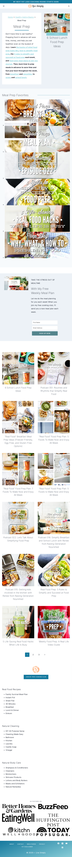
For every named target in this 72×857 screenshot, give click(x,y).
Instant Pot (10, 697)
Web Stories (31, 844)
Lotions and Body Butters (16, 780)
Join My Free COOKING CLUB (36, 677)
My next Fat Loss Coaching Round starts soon (36, 2)
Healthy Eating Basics (24, 17)
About (11, 844)
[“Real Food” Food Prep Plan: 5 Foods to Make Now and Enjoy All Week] (37, 139)
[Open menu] (3, 6)
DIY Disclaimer (27, 846)
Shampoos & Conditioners (17, 768)
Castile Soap (11, 747)
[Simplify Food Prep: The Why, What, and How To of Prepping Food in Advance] (37, 245)
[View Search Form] (69, 6)
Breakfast (10, 707)
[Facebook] (58, 843)
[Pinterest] (62, 847)
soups (8, 77)
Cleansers (10, 771)
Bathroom (10, 737)
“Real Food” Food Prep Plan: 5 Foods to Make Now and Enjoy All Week (54, 491)
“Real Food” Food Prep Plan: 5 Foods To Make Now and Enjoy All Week (53, 439)
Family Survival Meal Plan (17, 694)
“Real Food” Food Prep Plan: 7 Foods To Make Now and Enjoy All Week (18, 491)
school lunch (20, 77)
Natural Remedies (13, 787)
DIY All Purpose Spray (15, 731)
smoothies (27, 74)
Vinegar (9, 750)
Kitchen (9, 741)
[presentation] (18, 368)
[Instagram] (62, 843)
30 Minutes (10, 704)
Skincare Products (13, 777)
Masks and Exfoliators (15, 784)
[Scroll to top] (4, 850)
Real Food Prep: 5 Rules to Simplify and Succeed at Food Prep (54, 592)
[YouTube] (66, 843)
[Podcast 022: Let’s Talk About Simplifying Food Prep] (37, 165)
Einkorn (9, 713)
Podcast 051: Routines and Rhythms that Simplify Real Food (54, 390)
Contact (20, 844)
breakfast (14, 74)
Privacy (42, 844)
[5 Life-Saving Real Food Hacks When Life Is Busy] (37, 218)
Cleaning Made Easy (14, 734)
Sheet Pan (10, 701)
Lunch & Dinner (12, 710)
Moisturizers (11, 774)
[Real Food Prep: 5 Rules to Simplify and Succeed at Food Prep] (37, 192)
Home (10, 17)
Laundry (9, 744)
